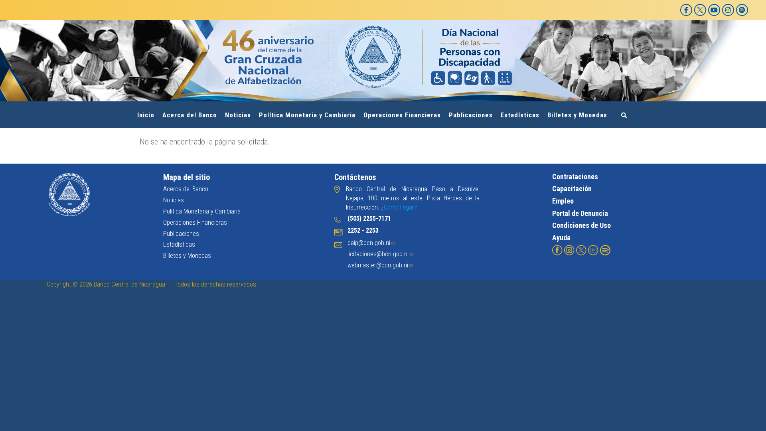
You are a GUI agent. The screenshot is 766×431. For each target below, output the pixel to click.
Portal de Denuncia (580, 213)
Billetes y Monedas (577, 115)
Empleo (563, 201)
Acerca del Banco (189, 115)
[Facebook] (686, 10)
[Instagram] (728, 10)
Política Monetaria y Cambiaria (307, 115)
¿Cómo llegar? (399, 207)
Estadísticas (520, 115)
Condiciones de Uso (581, 225)
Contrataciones (575, 176)
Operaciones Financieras (402, 115)
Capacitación (572, 188)
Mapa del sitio (186, 177)
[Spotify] (742, 10)
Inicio (145, 115)
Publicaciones (471, 115)
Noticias (238, 115)
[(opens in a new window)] (557, 249)
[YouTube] (714, 10)
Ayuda (561, 237)
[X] (700, 10)
